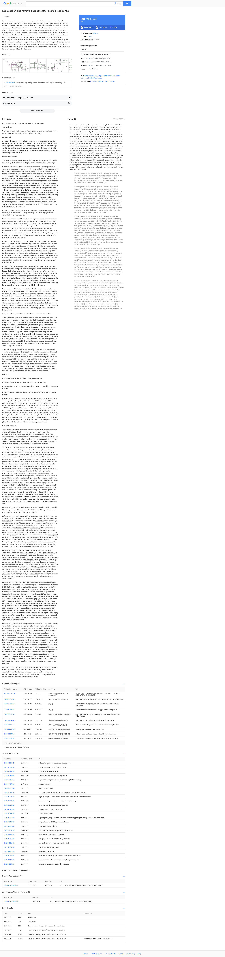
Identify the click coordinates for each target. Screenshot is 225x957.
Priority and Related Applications (92, 78)
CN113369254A (9, 788)
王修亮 (89, 36)
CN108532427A (9, 704)
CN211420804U (9, 738)
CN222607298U (9, 856)
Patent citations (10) (91, 76)
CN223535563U (9, 864)
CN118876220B (9, 775)
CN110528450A (9, 720)
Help (139, 954)
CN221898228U (9, 851)
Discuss (111, 81)
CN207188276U (9, 843)
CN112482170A (9, 780)
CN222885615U (9, 847)
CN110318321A (9, 714)
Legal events (102, 76)
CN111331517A (9, 734)
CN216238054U (9, 801)
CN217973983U (9, 813)
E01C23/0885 (10, 83)
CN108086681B (9, 763)
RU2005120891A (9, 693)
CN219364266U (9, 860)
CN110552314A (9, 725)
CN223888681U (9, 834)
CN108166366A (9, 699)
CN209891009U (9, 729)
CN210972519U (9, 818)
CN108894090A (9, 710)
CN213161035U (9, 822)
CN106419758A (9, 784)
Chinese (95, 33)
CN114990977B (9, 797)
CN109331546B (9, 805)
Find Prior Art (102, 27)
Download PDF (88, 27)
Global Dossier (103, 81)
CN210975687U (9, 830)
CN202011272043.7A (11, 885)
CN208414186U (9, 809)
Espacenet (94, 81)
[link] (34, 83)
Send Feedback (96, 954)
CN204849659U (9, 771)
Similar (114, 27)
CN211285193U (9, 826)
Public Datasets (110, 954)
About (86, 954)
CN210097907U (9, 767)
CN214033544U (9, 839)
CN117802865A (9, 792)
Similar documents (113, 76)
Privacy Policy (130, 954)
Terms (121, 954)
